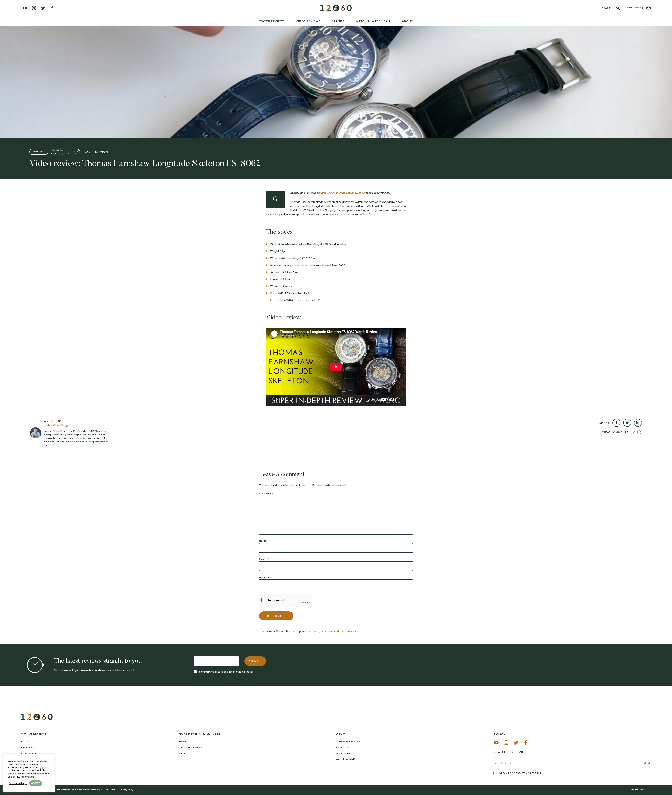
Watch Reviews (272, 21)
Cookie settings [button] (18, 783)
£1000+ (25, 765)
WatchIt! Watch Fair (347, 759)
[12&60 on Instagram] (34, 8)
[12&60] (336, 8)
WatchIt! (372, 21)
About (407, 21)
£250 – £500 (28, 753)
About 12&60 (343, 747)
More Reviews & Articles (199, 733)
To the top (638, 789)
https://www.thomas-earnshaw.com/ (342, 192)
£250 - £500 (39, 151)
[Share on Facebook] (616, 423)
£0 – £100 (26, 741)
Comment (267, 493)
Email (264, 559)
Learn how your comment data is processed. (332, 631)
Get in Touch (343, 753)
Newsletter (634, 8)
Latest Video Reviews (190, 747)
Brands (338, 21)
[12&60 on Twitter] (43, 8)
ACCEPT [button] (35, 783)
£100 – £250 (28, 747)
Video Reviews (308, 21)
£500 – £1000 (29, 759)
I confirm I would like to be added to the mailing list (225, 671)
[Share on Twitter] (627, 423)
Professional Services (348, 741)
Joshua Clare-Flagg (56, 425)
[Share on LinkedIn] (638, 423)
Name (264, 541)
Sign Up (646, 762)
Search (607, 8)
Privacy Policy (126, 789)
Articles (182, 753)
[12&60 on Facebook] (52, 8)
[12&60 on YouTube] (25, 8)
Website (265, 577)
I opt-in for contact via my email (520, 773)
